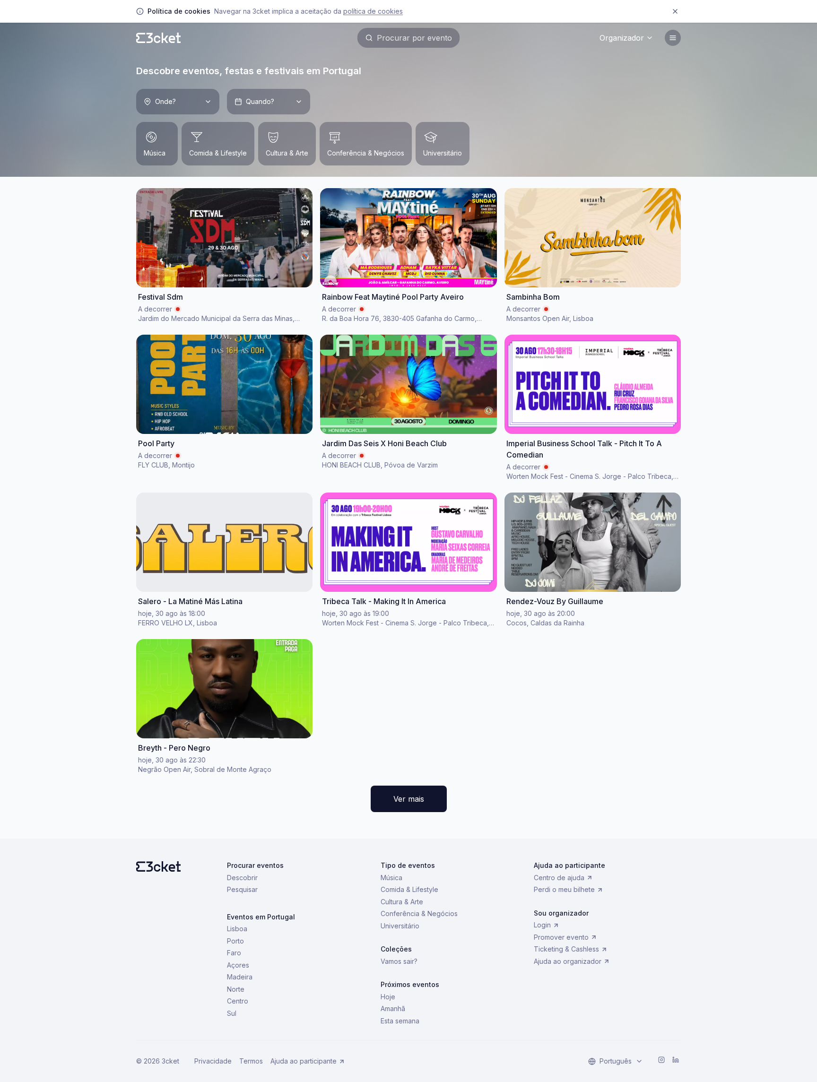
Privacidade (213, 1061)
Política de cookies (373, 11)
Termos (251, 1061)
